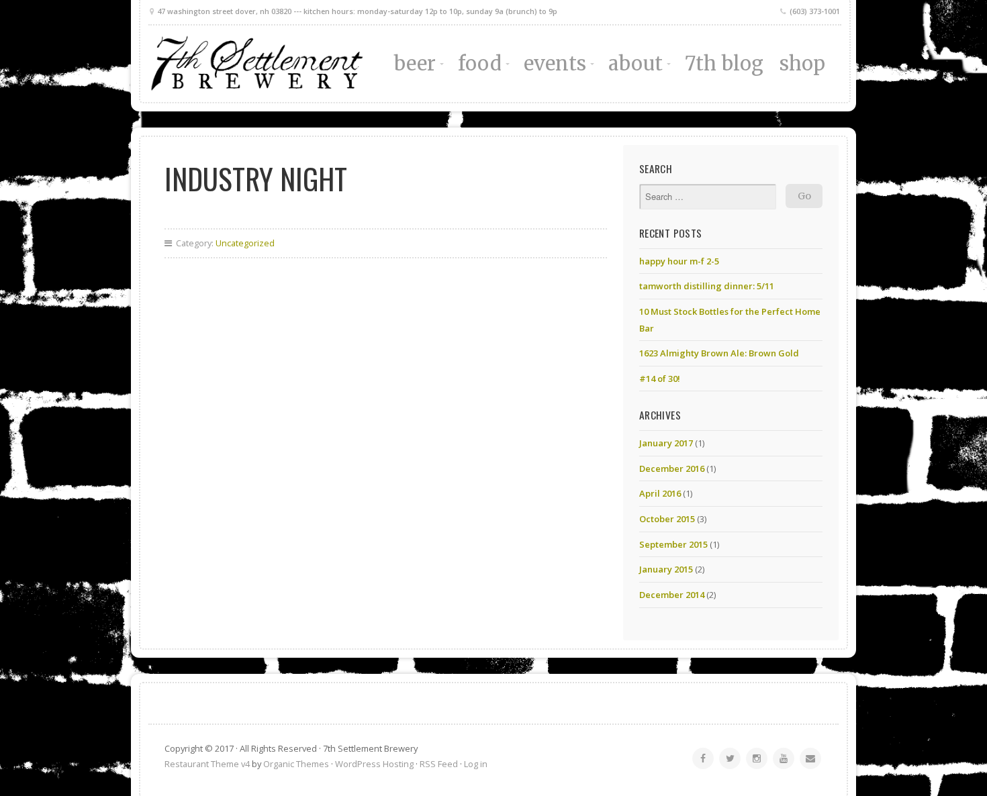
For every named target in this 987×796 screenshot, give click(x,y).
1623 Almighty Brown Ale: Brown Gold (719, 353)
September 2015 (673, 544)
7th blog (724, 64)
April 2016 (660, 493)
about (635, 64)
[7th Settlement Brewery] (256, 64)
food (479, 64)
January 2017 (666, 443)
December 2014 (671, 595)
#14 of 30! (659, 378)
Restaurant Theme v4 (207, 764)
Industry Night (255, 177)
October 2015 (667, 519)
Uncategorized (245, 243)
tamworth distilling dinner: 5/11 (706, 286)
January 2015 (666, 569)
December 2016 (671, 468)
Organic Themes (296, 764)
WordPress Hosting (374, 764)
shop (802, 64)
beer (414, 64)
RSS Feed (439, 764)
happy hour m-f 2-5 (679, 261)
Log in (475, 764)
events (555, 64)
